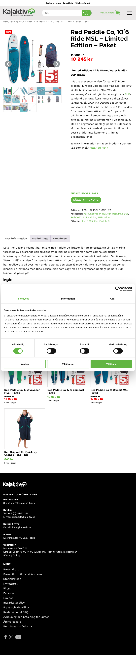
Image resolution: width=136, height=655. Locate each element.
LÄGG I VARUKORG (86, 199)
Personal (9, 593)
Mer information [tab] (16, 238)
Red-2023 (76, 217)
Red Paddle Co (102, 221)
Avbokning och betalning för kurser (26, 616)
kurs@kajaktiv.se (21, 527)
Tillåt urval (68, 364)
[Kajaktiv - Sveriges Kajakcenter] (19, 12)
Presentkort (11, 569)
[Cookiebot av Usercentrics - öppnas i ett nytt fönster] (117, 288)
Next (56, 64)
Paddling (14, 22)
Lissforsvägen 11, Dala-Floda (19, 537)
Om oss (8, 598)
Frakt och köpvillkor (16, 607)
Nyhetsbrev (10, 583)
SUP (127, 94)
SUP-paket (104, 217)
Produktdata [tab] (40, 238)
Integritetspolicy (14, 602)
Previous (8, 64)
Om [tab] (112, 298)
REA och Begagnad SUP (115, 213)
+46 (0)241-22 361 (18, 513)
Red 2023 (87, 221)
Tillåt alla (111, 364)
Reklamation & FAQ (15, 612)
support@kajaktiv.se (23, 517)
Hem (5, 22)
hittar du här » (99, 147)
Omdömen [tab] (60, 238)
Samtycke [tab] (23, 298)
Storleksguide (12, 578)
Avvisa (25, 364)
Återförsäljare (12, 621)
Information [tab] (68, 298)
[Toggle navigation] (130, 12)
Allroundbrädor (92, 213)
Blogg (6, 588)
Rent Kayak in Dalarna (17, 626)
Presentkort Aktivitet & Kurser (22, 574)
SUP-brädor (26, 22)
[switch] (51, 350)
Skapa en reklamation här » (19, 503)
